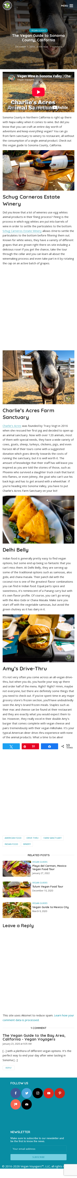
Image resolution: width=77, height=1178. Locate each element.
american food (13, 837)
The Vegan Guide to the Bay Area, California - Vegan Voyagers (34, 1037)
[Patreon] (15, 1104)
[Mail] (26, 1104)
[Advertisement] (38, 308)
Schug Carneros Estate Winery (22, 231)
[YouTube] (49, 1093)
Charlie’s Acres (12, 426)
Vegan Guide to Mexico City (50, 907)
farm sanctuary (53, 837)
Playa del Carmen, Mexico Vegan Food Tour (49, 867)
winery (27, 844)
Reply (9, 1068)
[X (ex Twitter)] (26, 1093)
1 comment (56, 46)
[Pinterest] (60, 1093)
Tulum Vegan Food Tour (47, 886)
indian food (11, 844)
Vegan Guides (38, 30)
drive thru (32, 837)
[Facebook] (15, 1093)
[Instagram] (38, 1093)
